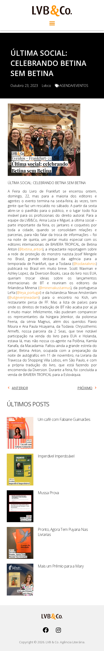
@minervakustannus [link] (55, 287)
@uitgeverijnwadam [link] (23, 297)
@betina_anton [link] (31, 249)
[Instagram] (58, 630)
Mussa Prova (48, 492)
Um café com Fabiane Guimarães (64, 419)
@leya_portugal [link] (28, 292)
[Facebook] (46, 630)
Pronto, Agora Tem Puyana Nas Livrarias (63, 532)
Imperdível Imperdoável (56, 456)
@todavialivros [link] (84, 263)
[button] (52, 23)
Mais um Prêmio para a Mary (60, 566)
